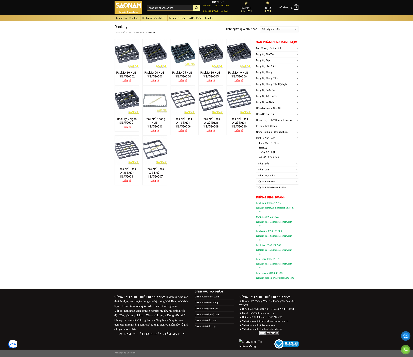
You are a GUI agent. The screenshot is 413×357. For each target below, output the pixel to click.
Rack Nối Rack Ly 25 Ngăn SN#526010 (239, 122)
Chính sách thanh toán (207, 296)
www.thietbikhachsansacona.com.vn (269, 321)
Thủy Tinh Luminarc (266, 181)
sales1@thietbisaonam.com (278, 221)
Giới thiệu (134, 18)
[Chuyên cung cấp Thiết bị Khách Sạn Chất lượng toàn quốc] (128, 7)
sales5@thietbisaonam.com (278, 250)
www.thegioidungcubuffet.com (266, 328)
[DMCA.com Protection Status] (269, 333)
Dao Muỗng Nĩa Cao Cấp (269, 48)
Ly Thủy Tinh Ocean (266, 126)
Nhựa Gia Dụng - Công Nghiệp (272, 132)
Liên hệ (209, 18)
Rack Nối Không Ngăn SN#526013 (155, 122)
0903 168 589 (274, 245)
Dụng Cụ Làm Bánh (266, 66)
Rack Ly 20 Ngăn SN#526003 (155, 74)
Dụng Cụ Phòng (264, 72)
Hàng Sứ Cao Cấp (265, 114)
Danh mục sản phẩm (153, 18)
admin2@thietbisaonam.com (279, 207)
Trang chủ (120, 32)
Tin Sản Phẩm (194, 18)
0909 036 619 (275, 273)
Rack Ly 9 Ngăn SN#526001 (127, 120)
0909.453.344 (271, 217)
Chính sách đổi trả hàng (207, 314)
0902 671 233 (274, 259)
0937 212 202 (222, 5)
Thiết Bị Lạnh (263, 169)
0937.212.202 (274, 203)
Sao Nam (131, 353)
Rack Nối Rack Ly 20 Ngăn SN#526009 (211, 122)
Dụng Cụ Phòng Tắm (267, 78)
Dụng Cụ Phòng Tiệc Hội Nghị (271, 84)
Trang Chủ (121, 18)
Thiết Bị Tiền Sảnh (265, 175)
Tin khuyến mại (177, 18)
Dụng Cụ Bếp (263, 60)
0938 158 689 (275, 231)
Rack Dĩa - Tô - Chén (269, 143)
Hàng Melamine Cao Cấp (269, 108)
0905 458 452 (220, 10)
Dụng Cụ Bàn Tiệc (265, 54)
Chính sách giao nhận (206, 308)
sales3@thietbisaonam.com (278, 236)
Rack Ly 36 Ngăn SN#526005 (211, 74)
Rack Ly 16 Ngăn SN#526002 (126, 74)
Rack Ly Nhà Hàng (136, 32)
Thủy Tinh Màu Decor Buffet (271, 187)
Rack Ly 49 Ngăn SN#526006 (238, 74)
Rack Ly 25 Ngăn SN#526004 (182, 74)
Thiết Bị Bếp (262, 163)
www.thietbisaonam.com (263, 325)
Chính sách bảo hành (206, 320)
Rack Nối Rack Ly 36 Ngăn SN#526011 (127, 172)
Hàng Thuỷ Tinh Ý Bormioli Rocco (274, 120)
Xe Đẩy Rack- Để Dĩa (269, 156)
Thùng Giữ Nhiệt (267, 152)
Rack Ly (263, 147)
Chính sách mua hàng (206, 302)
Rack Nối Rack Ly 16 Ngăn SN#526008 (183, 122)
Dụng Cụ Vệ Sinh (265, 102)
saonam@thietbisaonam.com (279, 277)
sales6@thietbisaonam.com (278, 263)
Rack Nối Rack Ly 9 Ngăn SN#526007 (155, 172)
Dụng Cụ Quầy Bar (265, 90)
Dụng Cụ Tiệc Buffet (267, 96)
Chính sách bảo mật (205, 326)
